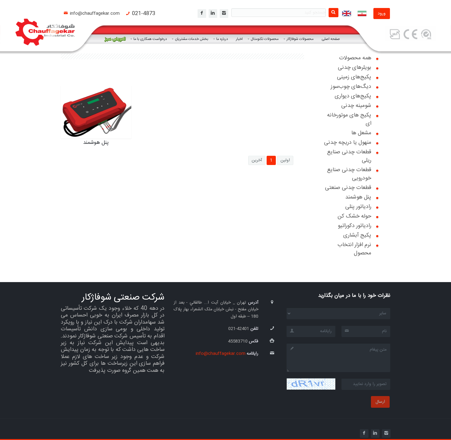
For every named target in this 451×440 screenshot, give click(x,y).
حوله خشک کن (354, 216)
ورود (382, 13)
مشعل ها (361, 133)
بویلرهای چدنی (354, 67)
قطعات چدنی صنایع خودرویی (349, 174)
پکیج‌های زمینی (354, 77)
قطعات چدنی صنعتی (348, 187)
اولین (285, 160)
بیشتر (114, 135)
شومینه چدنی (356, 105)
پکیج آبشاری (357, 235)
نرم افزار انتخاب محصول (354, 249)
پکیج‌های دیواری (353, 96)
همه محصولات (355, 58)
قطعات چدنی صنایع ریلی (349, 156)
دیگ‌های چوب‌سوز (351, 86)
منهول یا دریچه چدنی (347, 142)
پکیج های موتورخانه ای (349, 119)
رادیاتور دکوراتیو (354, 225)
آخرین (257, 160)
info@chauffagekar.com (95, 13)
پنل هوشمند (358, 197)
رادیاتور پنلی (358, 206)
